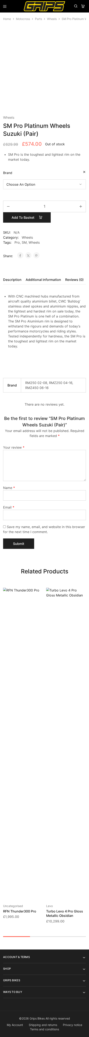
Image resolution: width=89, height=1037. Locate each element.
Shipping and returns (43, 1025)
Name (9, 488)
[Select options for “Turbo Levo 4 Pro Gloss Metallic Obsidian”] (83, 593)
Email (8, 507)
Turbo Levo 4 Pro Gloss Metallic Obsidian (64, 913)
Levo (49, 906)
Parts (38, 19)
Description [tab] (12, 280)
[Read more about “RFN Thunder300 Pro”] (40, 593)
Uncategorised (13, 906)
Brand (7, 173)
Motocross (23, 19)
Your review (13, 447)
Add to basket (23, 217)
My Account (15, 1025)
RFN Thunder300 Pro (19, 911)
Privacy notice (72, 1025)
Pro (17, 242)
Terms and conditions (44, 1029)
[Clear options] (84, 172)
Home (7, 19)
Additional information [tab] (43, 280)
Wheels (52, 19)
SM (24, 242)
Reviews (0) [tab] (74, 280)
